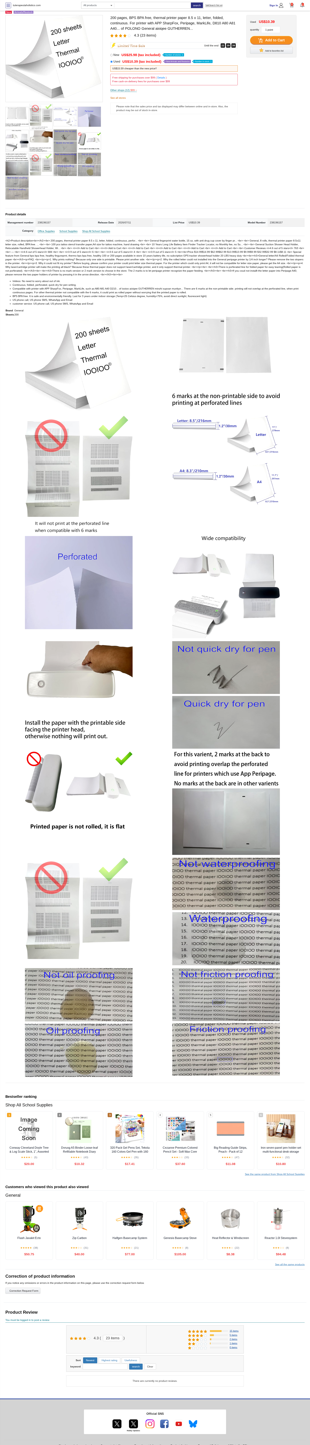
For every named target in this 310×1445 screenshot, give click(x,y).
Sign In (273, 5)
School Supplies (68, 231)
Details (161, 77)
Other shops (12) (123, 90)
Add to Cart (274, 40)
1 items (233, 1343)
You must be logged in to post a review (27, 1320)
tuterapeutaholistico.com (27, 5)
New (148, 55)
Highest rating (109, 1360)
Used (162, 61)
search (197, 5)
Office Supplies (46, 231)
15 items (234, 1331)
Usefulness (131, 1360)
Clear (150, 1366)
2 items (233, 1339)
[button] (302, 5)
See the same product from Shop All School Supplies (275, 1174)
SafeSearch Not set (213, 5)
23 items (112, 1338)
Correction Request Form (24, 1290)
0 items (233, 1347)
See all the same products (290, 1264)
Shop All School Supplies (96, 231)
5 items (233, 1335)
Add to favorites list (274, 51)
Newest (90, 1360)
